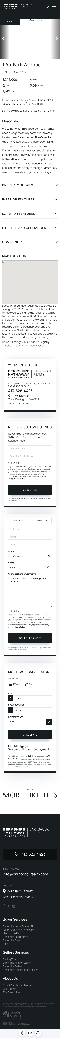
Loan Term (14, 678)
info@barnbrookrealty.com (25, 874)
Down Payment (16, 705)
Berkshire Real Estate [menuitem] (15, 937)
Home (5, 342)
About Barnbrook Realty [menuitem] (17, 985)
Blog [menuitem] (5, 944)
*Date (11, 551)
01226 (19, 345)
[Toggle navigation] (54, 6)
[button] (4, 39)
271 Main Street (19, 893)
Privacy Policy (19, 479)
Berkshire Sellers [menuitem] (13, 966)
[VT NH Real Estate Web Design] (30, 1015)
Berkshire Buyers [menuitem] (13, 940)
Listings (16, 342)
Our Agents (24, 404)
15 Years (30, 684)
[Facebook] (4, 906)
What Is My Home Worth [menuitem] (17, 963)
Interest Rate (15, 717)
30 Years (16, 684)
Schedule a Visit (41, 521)
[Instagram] (13, 906)
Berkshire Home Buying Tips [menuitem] (19, 926)
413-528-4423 (20, 390)
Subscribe (30, 489)
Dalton (9, 345)
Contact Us (13, 404)
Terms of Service (16, 650)
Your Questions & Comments (22, 574)
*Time (11, 562)
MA (26, 342)
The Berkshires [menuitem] (12, 992)
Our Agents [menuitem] (9, 989)
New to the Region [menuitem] (14, 933)
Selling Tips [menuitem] (9, 959)
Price (11, 693)
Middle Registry (40, 342)
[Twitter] (8, 906)
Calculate (30, 734)
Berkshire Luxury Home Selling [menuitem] (20, 970)
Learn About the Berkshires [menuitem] (19, 930)
